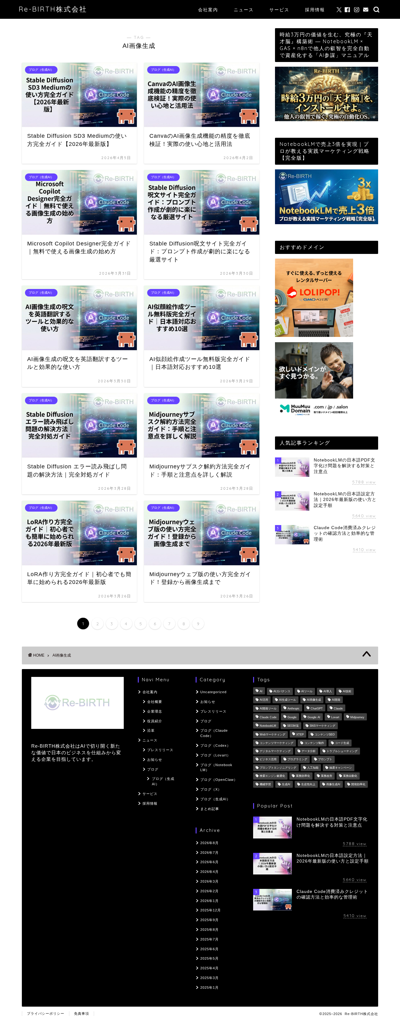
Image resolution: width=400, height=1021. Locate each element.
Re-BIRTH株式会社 (53, 9)
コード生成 (342, 743)
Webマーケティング (272, 734)
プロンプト (325, 759)
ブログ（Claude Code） (214, 733)
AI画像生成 (314, 699)
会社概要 (154, 702)
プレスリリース (160, 750)
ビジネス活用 (268, 759)
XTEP (300, 734)
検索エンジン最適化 (272, 776)
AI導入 (327, 691)
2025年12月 (210, 910)
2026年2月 (209, 891)
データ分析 (309, 751)
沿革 (151, 730)
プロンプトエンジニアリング (278, 767)
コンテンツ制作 (314, 743)
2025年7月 (209, 939)
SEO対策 (293, 725)
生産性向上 (308, 784)
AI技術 (347, 691)
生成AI (286, 784)
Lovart (335, 717)
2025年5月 (209, 958)
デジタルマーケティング (275, 751)
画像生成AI (333, 784)
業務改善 (326, 776)
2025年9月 (209, 920)
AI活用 (264, 699)
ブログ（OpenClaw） (219, 779)
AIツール (306, 691)
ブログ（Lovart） (215, 755)
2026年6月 (209, 862)
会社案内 (208, 10)
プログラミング (297, 759)
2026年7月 (209, 852)
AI (261, 691)
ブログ (152, 769)
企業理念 (154, 711)
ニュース (244, 10)
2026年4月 (209, 872)
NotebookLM (268, 725)
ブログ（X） (211, 789)
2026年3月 (209, 881)
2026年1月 (209, 901)
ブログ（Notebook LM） (216, 767)
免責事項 (81, 1013)
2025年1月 (209, 987)
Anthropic (294, 708)
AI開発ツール (268, 708)
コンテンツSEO (325, 734)
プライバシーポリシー (45, 1013)
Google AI (314, 717)
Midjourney (357, 717)
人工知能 (312, 767)
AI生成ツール (287, 699)
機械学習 (265, 784)
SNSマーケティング (322, 725)
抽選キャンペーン (340, 767)
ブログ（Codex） (215, 745)
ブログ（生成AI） (163, 781)
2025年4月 (209, 968)
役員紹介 (154, 721)
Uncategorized (213, 692)
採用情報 (315, 10)
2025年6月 (209, 949)
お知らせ (154, 759)
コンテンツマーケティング (276, 743)
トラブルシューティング (342, 751)
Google (292, 717)
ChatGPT (317, 708)
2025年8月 (209, 929)
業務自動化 (350, 776)
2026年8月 (209, 843)
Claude (338, 708)
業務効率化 (303, 776)
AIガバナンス (281, 691)
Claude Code (268, 717)
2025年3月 (209, 978)
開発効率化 (358, 784)
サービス (279, 10)
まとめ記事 (209, 809)
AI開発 (336, 699)
